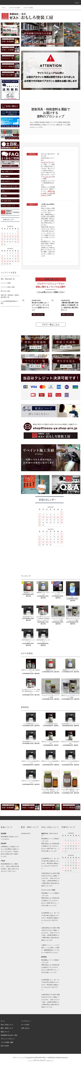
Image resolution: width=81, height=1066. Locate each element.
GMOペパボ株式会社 (48, 1057)
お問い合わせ (25, 1028)
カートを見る (25, 1024)
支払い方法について (7, 1024)
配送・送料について (7, 1028)
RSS (2, 1046)
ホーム (4, 7)
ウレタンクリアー (46, 162)
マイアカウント (26, 1021)
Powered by (30, 1060)
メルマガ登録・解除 (7, 1042)
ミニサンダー (48, 176)
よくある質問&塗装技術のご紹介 (9, 302)
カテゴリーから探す (14, 7)
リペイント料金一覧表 (8, 287)
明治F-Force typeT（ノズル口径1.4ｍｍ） (48, 193)
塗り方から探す (5, 291)
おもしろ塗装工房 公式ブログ (51, 279)
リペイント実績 (5, 283)
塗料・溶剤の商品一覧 (8, 279)
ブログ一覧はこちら (51, 324)
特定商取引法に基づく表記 (9, 1035)
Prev (23, 34)
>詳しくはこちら (38, 314)
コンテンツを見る (28, 7)
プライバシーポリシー (8, 1039)
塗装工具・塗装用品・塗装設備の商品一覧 (10, 296)
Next (77, 34)
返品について (5, 1031)
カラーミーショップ (19, 1057)
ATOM (7, 1046)
